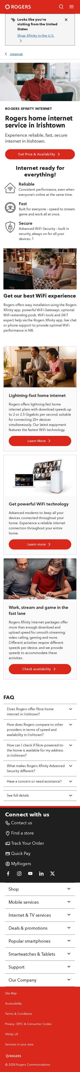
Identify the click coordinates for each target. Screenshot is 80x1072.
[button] (61, 7)
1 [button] (32, 237)
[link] (38, 38)
